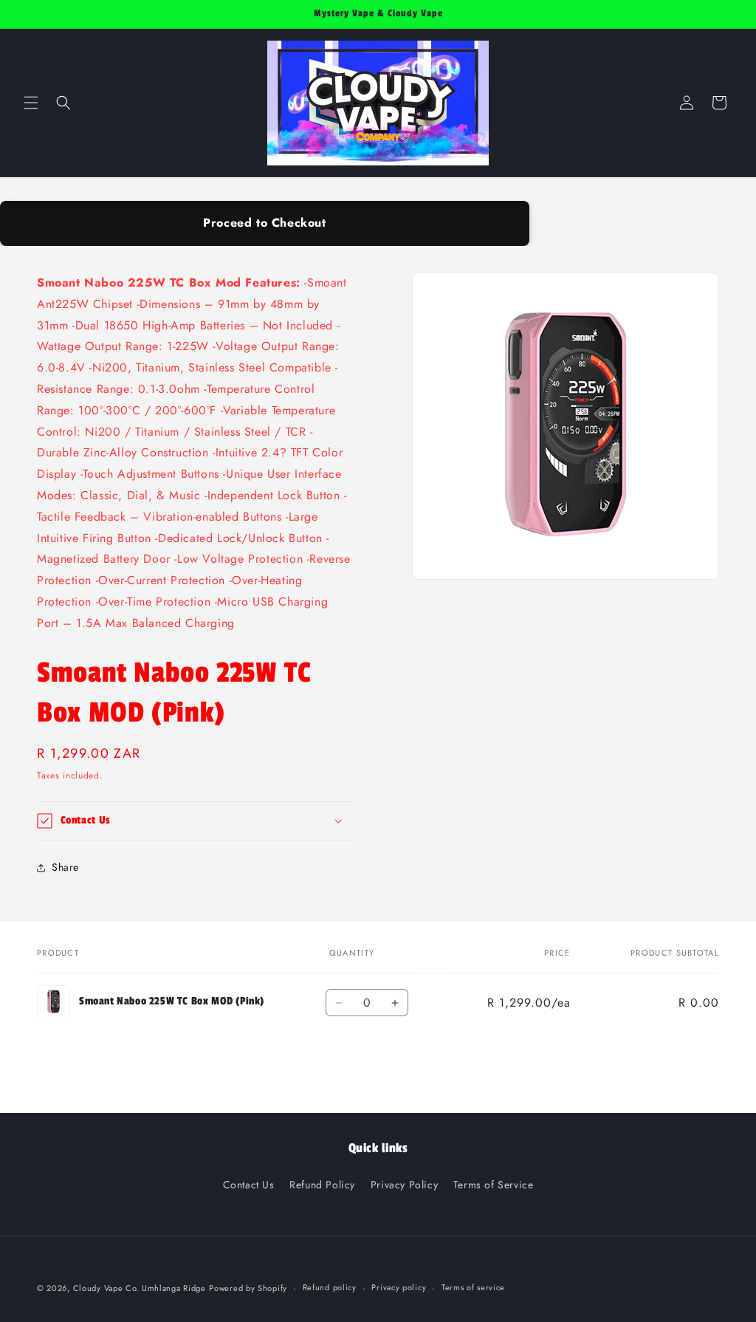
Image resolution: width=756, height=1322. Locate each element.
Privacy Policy (404, 1184)
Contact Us (249, 1184)
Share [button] (65, 867)
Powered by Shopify (248, 1288)
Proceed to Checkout (264, 222)
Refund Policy (322, 1184)
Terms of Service (493, 1184)
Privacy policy (398, 1287)
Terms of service (473, 1287)
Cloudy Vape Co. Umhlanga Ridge (139, 1288)
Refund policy (330, 1287)
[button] (31, 102)
